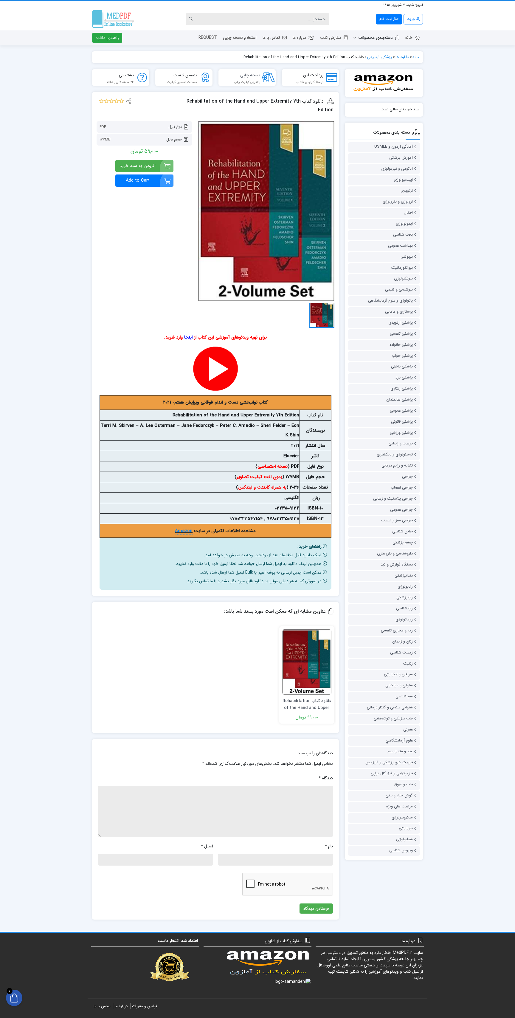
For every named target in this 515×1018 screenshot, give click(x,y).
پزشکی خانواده (401, 345)
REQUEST (207, 37)
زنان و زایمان (402, 641)
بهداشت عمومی (400, 245)
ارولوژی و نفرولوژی (398, 201)
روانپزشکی (404, 597)
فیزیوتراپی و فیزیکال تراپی (392, 773)
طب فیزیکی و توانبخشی (393, 718)
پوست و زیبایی (401, 443)
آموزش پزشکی (401, 158)
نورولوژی (406, 828)
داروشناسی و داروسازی (395, 553)
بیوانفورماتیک (402, 268)
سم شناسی (404, 696)
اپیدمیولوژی (403, 180)
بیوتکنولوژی (403, 278)
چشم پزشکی (403, 542)
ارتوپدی (407, 191)
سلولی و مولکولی (399, 685)
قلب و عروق (403, 784)
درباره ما (299, 37)
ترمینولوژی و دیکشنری (395, 454)
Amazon (184, 531)
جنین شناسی (402, 531)
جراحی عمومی (401, 509)
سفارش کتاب (330, 37)
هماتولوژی (404, 839)
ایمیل (207, 846)
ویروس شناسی (401, 850)
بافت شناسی (403, 234)
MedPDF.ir (402, 952)
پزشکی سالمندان (399, 399)
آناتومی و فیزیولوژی (397, 169)
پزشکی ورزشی (401, 433)
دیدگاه (326, 778)
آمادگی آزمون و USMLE (393, 146)
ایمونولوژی (404, 223)
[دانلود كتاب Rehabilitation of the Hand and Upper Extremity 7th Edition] (266, 211)
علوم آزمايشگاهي (399, 740)
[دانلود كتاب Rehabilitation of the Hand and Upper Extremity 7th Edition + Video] (306, 662)
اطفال (408, 212)
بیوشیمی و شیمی (399, 289)
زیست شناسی (401, 652)
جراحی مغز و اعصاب (397, 520)
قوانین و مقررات (144, 1006)
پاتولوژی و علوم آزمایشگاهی (390, 300)
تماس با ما (271, 37)
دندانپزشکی (404, 575)
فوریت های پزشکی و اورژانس (389, 762)
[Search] (192, 19)
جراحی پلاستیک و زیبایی (393, 498)
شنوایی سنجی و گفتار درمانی (390, 707)
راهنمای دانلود (107, 38)
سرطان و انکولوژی (398, 674)
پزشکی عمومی (401, 410)
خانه (408, 37)
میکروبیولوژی (402, 817)
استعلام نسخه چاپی (240, 37)
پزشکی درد (404, 377)
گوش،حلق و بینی (399, 795)
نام (329, 846)
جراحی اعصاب (402, 487)
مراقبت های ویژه (399, 806)
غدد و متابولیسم (400, 751)
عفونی (408, 729)
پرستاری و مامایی (399, 311)
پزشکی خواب (402, 356)
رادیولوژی (405, 586)
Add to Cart (138, 180)
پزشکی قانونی (402, 421)
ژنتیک (408, 663)
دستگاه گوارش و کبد (397, 564)
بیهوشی (407, 257)
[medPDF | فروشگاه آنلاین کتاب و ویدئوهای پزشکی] (113, 19)
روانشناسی (404, 608)
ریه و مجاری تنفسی (397, 630)
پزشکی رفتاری (401, 388)
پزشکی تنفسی (401, 333)
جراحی (407, 476)
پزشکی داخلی (402, 366)
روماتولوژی (404, 619)
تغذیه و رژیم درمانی (397, 465)
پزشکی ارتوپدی (400, 322)
